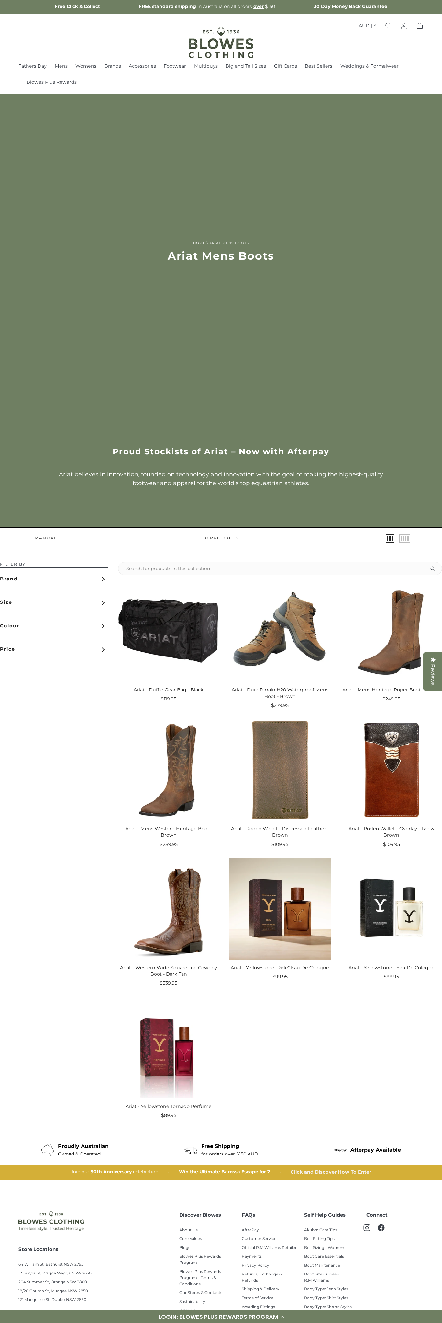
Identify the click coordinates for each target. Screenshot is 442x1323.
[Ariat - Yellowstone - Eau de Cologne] (391, 908)
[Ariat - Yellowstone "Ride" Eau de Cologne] (279, 908)
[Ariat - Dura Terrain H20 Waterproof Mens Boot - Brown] (279, 630)
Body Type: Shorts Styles (328, 1307)
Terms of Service (257, 1298)
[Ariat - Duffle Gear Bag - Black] (168, 630)
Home (199, 243)
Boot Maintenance (322, 1266)
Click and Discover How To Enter (331, 1172)
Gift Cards (285, 67)
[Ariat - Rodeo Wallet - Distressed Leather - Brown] (279, 770)
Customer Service (259, 1239)
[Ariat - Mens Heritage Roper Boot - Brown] (391, 630)
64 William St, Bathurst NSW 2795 (50, 1265)
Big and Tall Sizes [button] (246, 67)
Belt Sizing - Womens (324, 1248)
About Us (188, 1230)
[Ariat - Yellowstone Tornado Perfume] (168, 1047)
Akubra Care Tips (320, 1230)
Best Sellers (318, 67)
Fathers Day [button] (32, 67)
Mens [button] (61, 67)
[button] (367, 27)
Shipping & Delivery (260, 1289)
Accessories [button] (142, 67)
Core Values (190, 1239)
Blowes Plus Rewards (52, 83)
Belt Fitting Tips (319, 1239)
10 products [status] (220, 538)
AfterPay (250, 1230)
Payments (252, 1256)
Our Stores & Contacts (200, 1293)
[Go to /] (221, 42)
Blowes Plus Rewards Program (200, 1259)
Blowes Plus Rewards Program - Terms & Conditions (200, 1278)
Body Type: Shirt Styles (326, 1298)
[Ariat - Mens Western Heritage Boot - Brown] (168, 770)
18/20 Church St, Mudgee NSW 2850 (53, 1291)
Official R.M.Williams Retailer (269, 1248)
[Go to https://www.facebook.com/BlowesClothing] (384, 1231)
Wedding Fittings (258, 1307)
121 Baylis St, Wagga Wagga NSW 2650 (55, 1273)
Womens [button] (85, 67)
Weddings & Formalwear (369, 67)
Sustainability (192, 1302)
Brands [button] (113, 67)
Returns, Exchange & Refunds (262, 1277)
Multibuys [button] (206, 67)
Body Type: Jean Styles (326, 1289)
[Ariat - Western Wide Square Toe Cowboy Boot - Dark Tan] (168, 908)
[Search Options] (435, 568)
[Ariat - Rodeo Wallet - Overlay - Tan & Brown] (391, 770)
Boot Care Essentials (324, 1256)
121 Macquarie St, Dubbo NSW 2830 (52, 1300)
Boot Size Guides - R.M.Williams (321, 1277)
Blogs (184, 1248)
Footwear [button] (175, 67)
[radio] (390, 538)
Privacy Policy (255, 1266)
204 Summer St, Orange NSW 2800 (52, 1282)
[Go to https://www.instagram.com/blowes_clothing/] (370, 1231)
